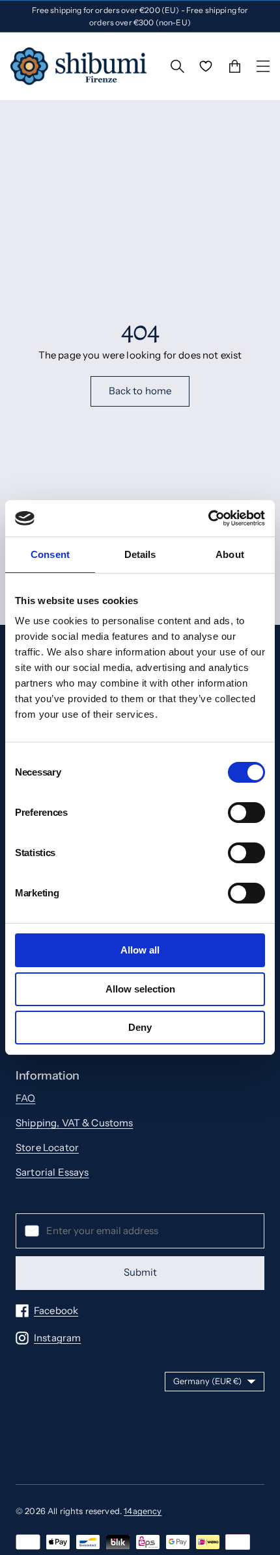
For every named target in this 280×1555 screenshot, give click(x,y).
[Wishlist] (205, 66)
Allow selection (140, 988)
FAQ (25, 1098)
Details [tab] (140, 554)
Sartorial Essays (52, 1172)
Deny (140, 1027)
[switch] (246, 812)
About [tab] (230, 554)
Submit (140, 1272)
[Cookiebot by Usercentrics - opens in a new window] (208, 518)
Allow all (140, 949)
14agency (142, 1511)
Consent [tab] (50, 554)
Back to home (140, 391)
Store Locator (47, 1147)
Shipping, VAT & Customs (74, 1123)
